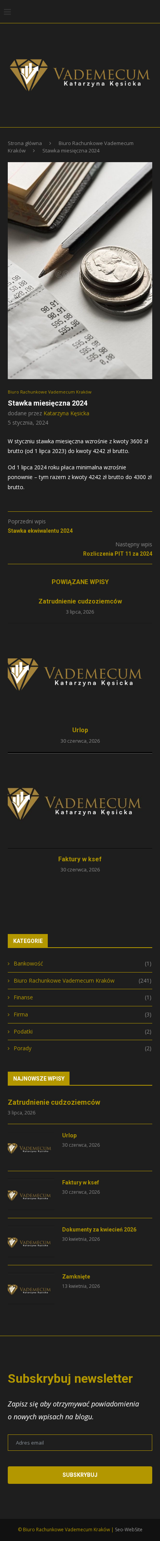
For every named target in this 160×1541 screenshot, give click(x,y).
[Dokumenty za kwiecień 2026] (31, 1241)
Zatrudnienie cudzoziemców (80, 601)
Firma (82, 1014)
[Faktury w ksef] (80, 800)
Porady (82, 1048)
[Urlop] (80, 671)
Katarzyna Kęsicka (66, 413)
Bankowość (82, 963)
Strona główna (25, 143)
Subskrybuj (80, 1475)
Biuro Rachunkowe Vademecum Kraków (50, 391)
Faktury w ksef (80, 859)
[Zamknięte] (31, 1288)
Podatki (82, 1031)
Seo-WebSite (129, 1529)
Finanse (82, 997)
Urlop (80, 730)
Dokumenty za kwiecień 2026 (99, 1229)
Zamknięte (76, 1276)
